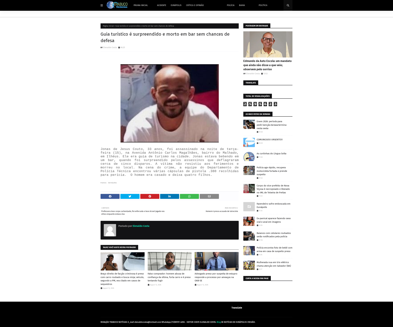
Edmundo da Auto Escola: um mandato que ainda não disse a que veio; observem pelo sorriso (267, 65)
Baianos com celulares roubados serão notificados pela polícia (274, 235)
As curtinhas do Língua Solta (271, 153)
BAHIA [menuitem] (242, 5)
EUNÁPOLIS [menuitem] (176, 5)
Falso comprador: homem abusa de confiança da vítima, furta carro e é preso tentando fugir (169, 277)
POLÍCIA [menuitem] (230, 5)
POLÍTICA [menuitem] (263, 5)
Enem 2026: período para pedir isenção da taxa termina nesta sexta (271, 125)
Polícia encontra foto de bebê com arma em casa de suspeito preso (274, 249)
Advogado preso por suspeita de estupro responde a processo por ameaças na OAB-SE (216, 277)
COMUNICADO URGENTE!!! (270, 139)
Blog (219, 322)
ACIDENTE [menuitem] (161, 5)
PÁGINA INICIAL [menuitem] (141, 5)
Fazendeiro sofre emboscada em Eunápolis (273, 205)
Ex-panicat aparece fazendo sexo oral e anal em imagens (274, 220)
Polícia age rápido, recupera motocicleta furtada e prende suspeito (272, 171)
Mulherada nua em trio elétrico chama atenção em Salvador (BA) (274, 264)
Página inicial (108, 26)
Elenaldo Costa (110, 47)
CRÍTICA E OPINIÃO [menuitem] (195, 5)
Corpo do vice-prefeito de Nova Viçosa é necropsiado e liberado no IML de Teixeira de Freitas (273, 189)
